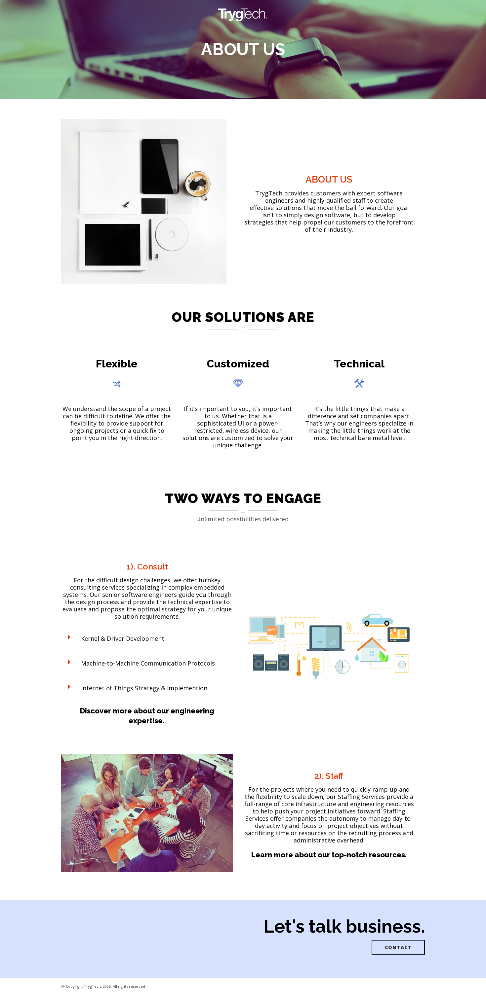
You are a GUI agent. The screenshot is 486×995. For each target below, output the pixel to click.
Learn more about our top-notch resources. (329, 854)
